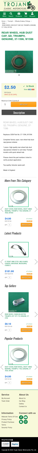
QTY (6, 225)
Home (3, 21)
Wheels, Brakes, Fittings (22, 21)
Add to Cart (23, 104)
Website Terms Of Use (10, 417)
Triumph (10, 21)
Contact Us (23, 406)
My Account (6, 398)
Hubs (3, 23)
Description (19, 113)
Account (32, 16)
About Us (22, 398)
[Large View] (19, 61)
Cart (25, 16)
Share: (26, 89)
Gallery (21, 404)
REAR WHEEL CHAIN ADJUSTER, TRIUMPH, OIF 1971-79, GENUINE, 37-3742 (17, 316)
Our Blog (22, 401)
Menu (4, 16)
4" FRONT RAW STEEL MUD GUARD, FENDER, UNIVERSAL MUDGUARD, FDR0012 (16, 263)
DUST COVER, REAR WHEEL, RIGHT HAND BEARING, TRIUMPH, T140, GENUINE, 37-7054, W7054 (18, 211)
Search (11, 16)
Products (19, 16)
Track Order (6, 401)
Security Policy (7, 427)
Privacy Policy (7, 419)
